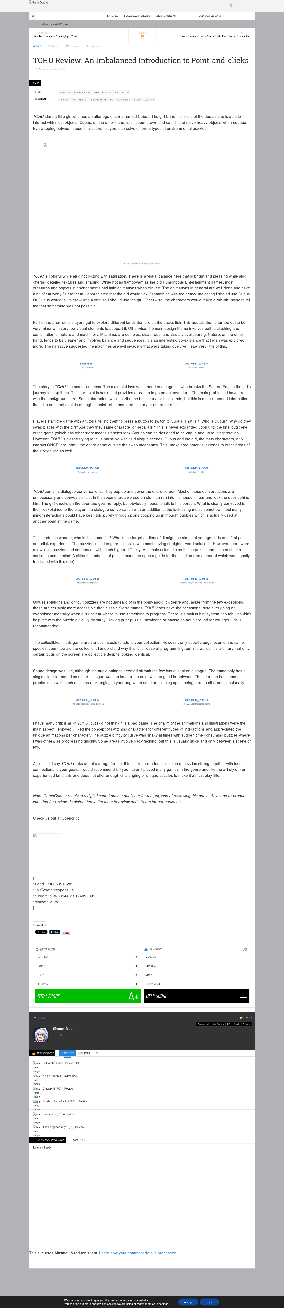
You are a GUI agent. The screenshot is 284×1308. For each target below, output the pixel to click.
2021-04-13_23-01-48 (196, 579)
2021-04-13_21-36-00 (196, 468)
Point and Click (110, 92)
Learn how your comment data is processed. (138, 1253)
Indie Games (218, 1024)
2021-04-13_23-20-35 (87, 579)
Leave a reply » (78, 1140)
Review (248, 1017)
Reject (209, 1302)
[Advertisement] (142, 1282)
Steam (137, 99)
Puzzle (125, 92)
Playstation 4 (123, 99)
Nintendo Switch (98, 99)
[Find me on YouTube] (56, 1035)
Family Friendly (82, 92)
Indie (96, 92)
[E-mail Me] (62, 1035)
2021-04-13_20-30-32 (87, 700)
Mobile (82, 99)
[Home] (38, 2)
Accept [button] (188, 1302)
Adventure (65, 92)
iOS (73, 99)
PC (111, 99)
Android (64, 99)
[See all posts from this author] (41, 1034)
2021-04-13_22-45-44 (196, 363)
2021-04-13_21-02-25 (196, 700)
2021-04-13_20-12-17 (87, 468)
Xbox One (149, 99)
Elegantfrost (203, 1024)
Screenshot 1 (87, 363)
